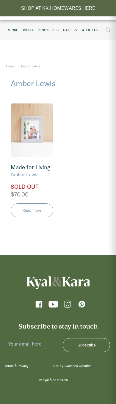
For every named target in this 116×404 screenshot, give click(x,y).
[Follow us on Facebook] (39, 306)
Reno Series (48, 30)
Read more (31, 210)
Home (10, 66)
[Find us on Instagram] (67, 306)
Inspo (28, 30)
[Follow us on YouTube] (53, 306)
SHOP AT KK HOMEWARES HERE (58, 8)
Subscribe (86, 345)
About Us (90, 30)
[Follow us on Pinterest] (82, 306)
